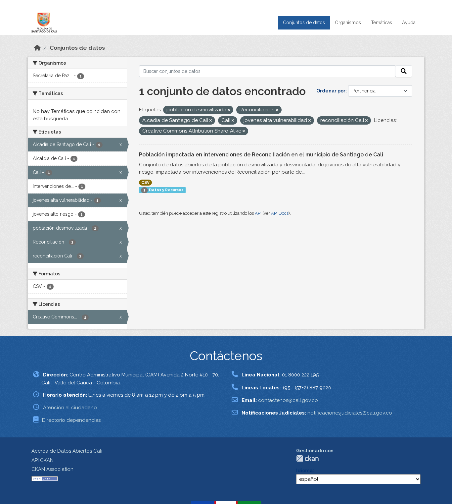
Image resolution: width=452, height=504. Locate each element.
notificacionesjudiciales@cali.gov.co (349, 413)
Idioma (304, 470)
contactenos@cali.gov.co (288, 400)
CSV (145, 182)
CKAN (307, 458)
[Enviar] (403, 71)
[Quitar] (229, 110)
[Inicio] (37, 47)
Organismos (348, 22)
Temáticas (381, 22)
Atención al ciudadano (70, 408)
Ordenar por (330, 90)
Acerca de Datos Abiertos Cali (66, 451)
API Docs (280, 213)
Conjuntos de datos (304, 22)
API (258, 213)
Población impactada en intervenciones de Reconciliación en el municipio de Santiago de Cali (261, 154)
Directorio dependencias (71, 420)
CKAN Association (52, 469)
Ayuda (409, 22)
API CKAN (42, 460)
